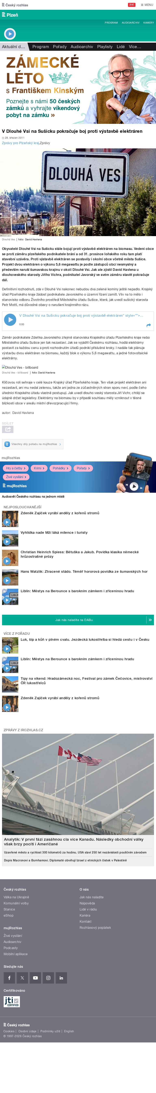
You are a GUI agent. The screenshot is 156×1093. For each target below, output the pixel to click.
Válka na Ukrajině (16, 897)
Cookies (8, 1031)
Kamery (148, 22)
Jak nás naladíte (92, 897)
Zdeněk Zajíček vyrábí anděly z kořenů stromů (60, 513)
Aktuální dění (14, 46)
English (69, 1031)
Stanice (9, 909)
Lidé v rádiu (88, 909)
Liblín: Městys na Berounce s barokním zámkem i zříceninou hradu (77, 591)
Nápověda (87, 903)
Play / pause (10, 320)
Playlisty (105, 46)
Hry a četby (14, 468)
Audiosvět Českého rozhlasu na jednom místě (33, 496)
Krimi (37, 468)
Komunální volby (16, 903)
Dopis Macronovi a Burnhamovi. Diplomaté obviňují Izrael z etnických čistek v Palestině (65, 860)
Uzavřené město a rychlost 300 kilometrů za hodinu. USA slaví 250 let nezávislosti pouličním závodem (75, 852)
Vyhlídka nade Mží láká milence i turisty (54, 532)
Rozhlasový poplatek (95, 928)
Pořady (60, 46)
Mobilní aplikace (16, 954)
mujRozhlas (11, 458)
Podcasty (11, 948)
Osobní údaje (27, 1031)
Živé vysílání (14, 477)
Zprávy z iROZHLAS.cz (23, 730)
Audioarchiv (130, 22)
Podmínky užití (50, 1031)
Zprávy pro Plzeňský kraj (20, 143)
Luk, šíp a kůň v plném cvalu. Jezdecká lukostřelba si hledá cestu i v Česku (85, 639)
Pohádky (59, 468)
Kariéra (85, 915)
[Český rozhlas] (15, 5)
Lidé (121, 46)
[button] (148, 325)
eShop (8, 915)
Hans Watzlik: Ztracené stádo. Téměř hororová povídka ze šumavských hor (84, 571)
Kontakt (85, 921)
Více (135, 46)
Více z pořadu (17, 634)
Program (111, 22)
